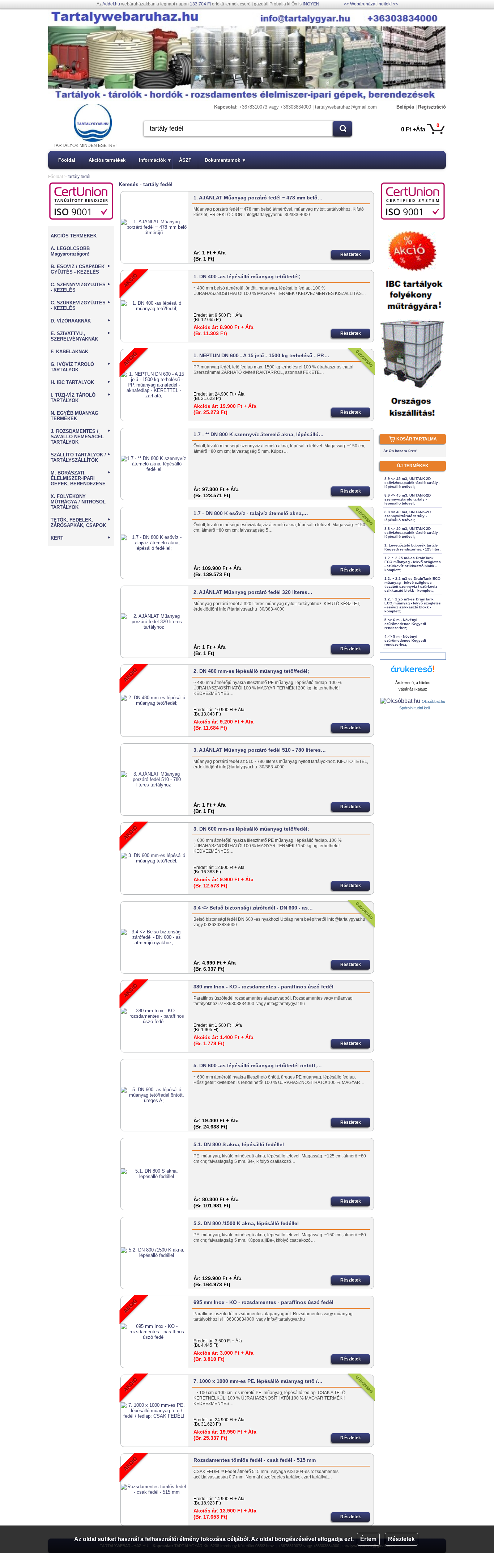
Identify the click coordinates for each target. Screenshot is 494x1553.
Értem (368, 1539)
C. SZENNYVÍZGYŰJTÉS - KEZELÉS (81, 287)
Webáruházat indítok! (371, 4)
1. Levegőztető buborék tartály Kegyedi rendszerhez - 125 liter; (412, 547)
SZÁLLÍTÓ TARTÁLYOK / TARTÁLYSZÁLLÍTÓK (81, 457)
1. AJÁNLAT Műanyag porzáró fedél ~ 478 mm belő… (258, 198)
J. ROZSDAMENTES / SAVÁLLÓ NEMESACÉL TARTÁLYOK (81, 437)
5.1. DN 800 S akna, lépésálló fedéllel (238, 1144)
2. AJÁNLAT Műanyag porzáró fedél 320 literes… (252, 592)
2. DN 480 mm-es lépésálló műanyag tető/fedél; (251, 671)
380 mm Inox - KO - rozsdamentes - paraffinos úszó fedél (263, 986)
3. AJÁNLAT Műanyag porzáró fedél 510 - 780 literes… (259, 750)
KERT (81, 538)
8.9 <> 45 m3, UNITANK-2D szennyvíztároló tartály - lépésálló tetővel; (407, 499)
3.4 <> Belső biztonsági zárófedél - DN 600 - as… (253, 908)
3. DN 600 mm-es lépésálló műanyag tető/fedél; (251, 829)
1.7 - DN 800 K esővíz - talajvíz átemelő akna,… (250, 513)
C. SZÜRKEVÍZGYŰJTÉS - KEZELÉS (81, 305)
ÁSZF (185, 160)
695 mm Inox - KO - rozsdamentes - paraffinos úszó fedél (263, 1302)
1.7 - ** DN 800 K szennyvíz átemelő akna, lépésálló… (258, 434)
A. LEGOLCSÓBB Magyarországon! (70, 251)
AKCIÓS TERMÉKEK (74, 236)
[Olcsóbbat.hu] (401, 701)
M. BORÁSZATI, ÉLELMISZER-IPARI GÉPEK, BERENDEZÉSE (81, 478)
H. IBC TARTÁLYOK (81, 382)
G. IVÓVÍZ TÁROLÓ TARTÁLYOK (81, 367)
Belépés (405, 107)
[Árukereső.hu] (412, 672)
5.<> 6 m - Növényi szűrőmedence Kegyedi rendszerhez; (405, 624)
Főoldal (66, 160)
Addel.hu (111, 4)
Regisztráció (432, 107)
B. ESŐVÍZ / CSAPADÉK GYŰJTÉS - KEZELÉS (81, 269)
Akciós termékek (107, 160)
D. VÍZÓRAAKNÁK (81, 321)
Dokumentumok (225, 160)
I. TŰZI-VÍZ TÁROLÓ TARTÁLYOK (81, 397)
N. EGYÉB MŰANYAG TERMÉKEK (74, 415)
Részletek (401, 1539)
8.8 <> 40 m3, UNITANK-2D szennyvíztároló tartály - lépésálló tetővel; (407, 516)
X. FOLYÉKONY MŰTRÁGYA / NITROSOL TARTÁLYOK (78, 502)
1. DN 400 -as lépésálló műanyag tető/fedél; (247, 276)
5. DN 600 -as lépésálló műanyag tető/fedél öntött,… (257, 1065)
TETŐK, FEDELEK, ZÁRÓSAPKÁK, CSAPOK (81, 522)
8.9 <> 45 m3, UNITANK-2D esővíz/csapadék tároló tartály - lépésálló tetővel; (412, 483)
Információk (155, 160)
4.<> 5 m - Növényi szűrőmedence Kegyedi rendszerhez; (405, 640)
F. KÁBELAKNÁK (69, 351)
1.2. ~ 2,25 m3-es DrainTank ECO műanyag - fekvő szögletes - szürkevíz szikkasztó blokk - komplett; (412, 564)
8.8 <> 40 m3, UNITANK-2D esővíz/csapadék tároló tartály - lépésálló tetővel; (412, 533)
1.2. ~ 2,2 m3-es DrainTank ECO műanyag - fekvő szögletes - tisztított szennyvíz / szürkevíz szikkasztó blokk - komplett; (412, 584)
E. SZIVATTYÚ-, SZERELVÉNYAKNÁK (81, 336)
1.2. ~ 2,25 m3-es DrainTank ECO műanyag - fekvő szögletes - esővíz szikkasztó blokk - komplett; (412, 605)
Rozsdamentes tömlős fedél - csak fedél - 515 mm (254, 1460)
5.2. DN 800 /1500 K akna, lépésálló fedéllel (246, 1223)
